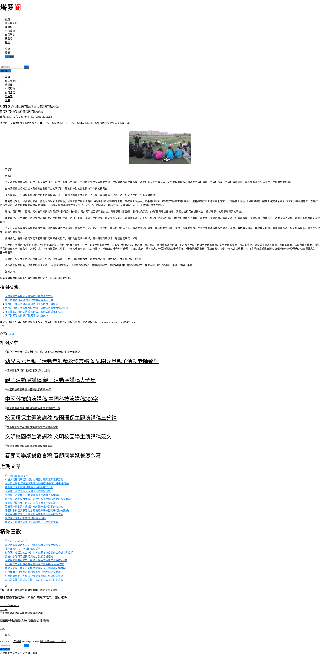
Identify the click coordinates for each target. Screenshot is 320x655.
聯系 (7, 635)
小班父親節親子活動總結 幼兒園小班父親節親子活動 (34, 479)
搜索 (26, 67)
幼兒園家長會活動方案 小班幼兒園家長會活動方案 (33, 545)
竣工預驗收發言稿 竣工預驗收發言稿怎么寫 (29, 300)
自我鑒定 (10, 34)
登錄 (7, 48)
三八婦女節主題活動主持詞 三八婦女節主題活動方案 (34, 579)
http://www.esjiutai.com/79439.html (117, 322)
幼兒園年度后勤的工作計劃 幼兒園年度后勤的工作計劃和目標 (39, 552)
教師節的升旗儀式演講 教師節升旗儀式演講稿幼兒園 (34, 311)
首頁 (7, 19)
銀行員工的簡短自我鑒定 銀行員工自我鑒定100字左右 (34, 564)
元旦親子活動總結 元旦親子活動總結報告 (28, 491)
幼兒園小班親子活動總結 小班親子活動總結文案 (31, 522)
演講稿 (8, 27)
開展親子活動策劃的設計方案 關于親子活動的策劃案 (34, 506)
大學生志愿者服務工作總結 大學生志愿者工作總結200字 (36, 560)
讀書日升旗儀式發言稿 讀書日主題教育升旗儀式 (31, 304)
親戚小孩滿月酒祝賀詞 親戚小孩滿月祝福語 (29, 556)
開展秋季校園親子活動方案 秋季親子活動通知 (30, 502)
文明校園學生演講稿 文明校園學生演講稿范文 (58, 437)
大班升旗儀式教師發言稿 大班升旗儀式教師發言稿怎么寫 (36, 308)
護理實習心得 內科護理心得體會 (23, 548)
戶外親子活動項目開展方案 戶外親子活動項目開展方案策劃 (38, 499)
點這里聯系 (88, 322)
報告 (7, 42)
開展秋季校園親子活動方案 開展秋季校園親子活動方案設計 (38, 510)
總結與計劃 (11, 23)
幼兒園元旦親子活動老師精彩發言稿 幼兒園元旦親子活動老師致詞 (82, 361)
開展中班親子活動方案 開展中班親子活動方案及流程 (34, 514)
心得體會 (10, 30)
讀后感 (8, 38)
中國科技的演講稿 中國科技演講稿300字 (51, 399)
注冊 (7, 52)
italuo (9, 116)
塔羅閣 (4, 106)
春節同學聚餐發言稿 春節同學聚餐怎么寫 (53, 455)
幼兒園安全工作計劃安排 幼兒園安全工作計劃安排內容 (35, 568)
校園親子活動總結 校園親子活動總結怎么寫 (29, 487)
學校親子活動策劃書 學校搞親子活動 (25, 518)
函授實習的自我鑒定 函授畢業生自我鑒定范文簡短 (33, 572)
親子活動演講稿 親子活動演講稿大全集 (50, 380)
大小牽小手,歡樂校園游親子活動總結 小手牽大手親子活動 (37, 483)
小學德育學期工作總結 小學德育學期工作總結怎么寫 (34, 576)
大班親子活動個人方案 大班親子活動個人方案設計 (33, 495)
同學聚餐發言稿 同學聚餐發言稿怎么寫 (26, 315)
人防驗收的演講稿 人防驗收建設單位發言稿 (29, 296)
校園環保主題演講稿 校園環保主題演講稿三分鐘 (61, 418)
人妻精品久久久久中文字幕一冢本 (19, 653)
